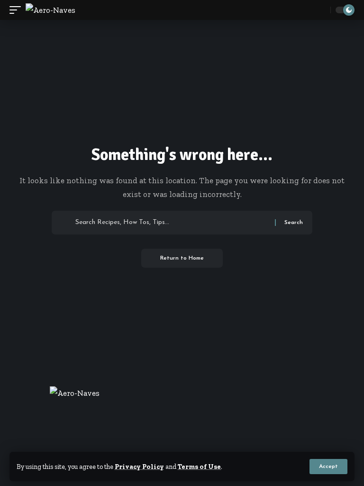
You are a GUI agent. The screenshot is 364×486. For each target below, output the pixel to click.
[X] (176, 445)
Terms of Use (199, 466)
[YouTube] (187, 445)
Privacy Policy (139, 466)
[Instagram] (199, 445)
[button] (328, 466)
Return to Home (182, 258)
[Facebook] (164, 445)
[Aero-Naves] (50, 10)
